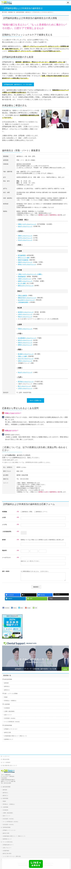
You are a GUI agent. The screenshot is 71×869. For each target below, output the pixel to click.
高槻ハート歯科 (22, 356)
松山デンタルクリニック (25, 372)
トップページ (6, 756)
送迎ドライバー (8, 714)
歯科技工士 (7, 690)
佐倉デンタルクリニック (25, 262)
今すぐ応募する (35, 400)
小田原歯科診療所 (23, 302)
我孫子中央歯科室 (23, 260)
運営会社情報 (6, 759)
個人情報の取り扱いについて (10, 765)
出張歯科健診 (6, 850)
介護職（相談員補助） (9, 711)
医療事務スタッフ (8, 739)
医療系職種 (5, 798)
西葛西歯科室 (22, 276)
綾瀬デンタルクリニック (25, 281)
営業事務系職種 (8, 725)
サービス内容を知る (8, 842)
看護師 (5, 697)
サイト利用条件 (6, 762)
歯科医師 (6, 683)
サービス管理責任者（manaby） (12, 721)
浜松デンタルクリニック (25, 342)
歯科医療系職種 (8, 679)
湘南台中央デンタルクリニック (27, 297)
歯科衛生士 (7, 686)
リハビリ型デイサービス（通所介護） (12, 856)
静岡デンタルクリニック (25, 345)
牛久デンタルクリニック (25, 240)
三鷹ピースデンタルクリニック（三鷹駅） (30, 274)
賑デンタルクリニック (24, 386)
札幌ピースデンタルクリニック (27, 224)
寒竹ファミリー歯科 (24, 257)
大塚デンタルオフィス (24, 278)
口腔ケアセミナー (7, 847)
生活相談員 (7, 708)
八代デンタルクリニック (25, 388)
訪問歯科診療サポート (8, 844)
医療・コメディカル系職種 (10, 693)
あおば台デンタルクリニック (26, 300)
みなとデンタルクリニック (25, 358)
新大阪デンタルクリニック (25, 354)
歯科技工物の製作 (7, 853)
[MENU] (68, 2)
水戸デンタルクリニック (25, 238)
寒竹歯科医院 (22, 255)
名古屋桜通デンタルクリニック (27, 338)
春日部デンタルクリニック (25, 312)
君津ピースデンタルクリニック (27, 264)
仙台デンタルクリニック (25, 226)
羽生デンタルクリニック (25, 316)
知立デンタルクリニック (25, 340)
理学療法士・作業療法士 (10, 700)
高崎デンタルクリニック (25, 235)
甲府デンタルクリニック (25, 328)
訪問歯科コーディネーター (10, 729)
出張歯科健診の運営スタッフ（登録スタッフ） (15, 736)
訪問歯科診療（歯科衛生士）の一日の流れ (18, 84)
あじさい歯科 (22, 283)
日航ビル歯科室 (22, 295)
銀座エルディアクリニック (25, 285)
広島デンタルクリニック (25, 361)
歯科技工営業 (7, 732)
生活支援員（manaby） (10, 718)
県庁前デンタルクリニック (25, 381)
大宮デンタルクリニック (25, 314)
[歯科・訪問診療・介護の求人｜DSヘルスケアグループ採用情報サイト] (6, 3)
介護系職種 (7, 704)
